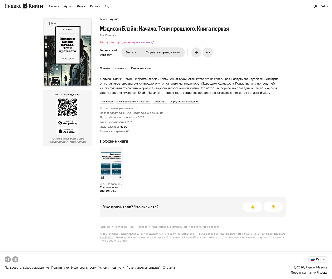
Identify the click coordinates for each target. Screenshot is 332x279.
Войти (324, 6)
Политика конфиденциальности (73, 267)
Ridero (124, 126)
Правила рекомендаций (143, 267)
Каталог (95, 6)
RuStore (55, 138)
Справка (169, 267)
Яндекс (322, 272)
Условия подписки (111, 267)
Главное (54, 6)
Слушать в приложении (163, 52)
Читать (131, 52)
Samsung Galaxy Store (72, 138)
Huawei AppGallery (58, 141)
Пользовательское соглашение (27, 267)
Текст (103, 19)
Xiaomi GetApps (78, 141)
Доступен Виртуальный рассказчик (125, 42)
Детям (81, 6)
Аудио (68, 6)
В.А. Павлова (108, 35)
